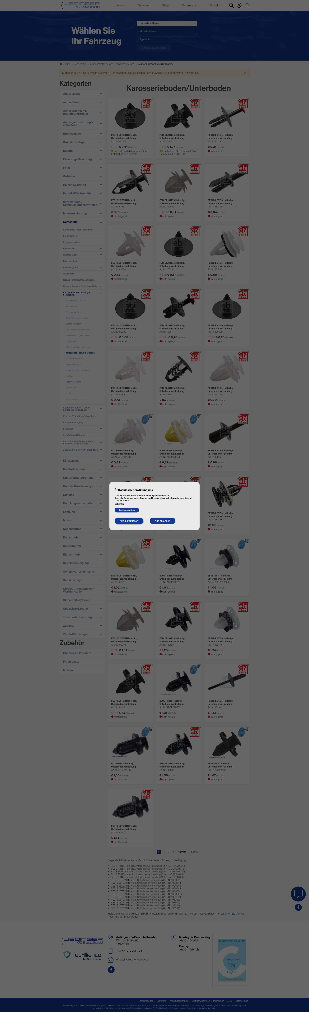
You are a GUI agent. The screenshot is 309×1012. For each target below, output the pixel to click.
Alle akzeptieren (129, 520)
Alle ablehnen (162, 520)
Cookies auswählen (126, 510)
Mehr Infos (119, 504)
